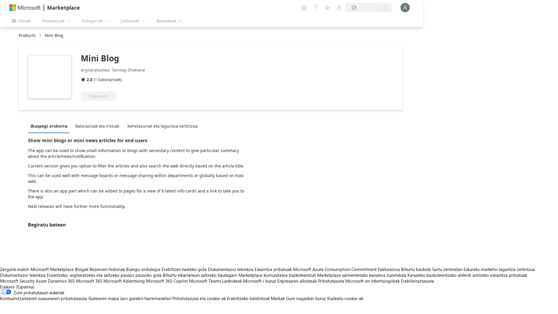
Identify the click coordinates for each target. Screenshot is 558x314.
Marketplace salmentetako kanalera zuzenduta (361, 275)
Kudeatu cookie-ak (345, 298)
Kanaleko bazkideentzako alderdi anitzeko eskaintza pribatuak (467, 275)
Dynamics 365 (61, 281)
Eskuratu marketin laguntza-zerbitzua (499, 269)
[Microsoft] (25, 7)
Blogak (81, 269)
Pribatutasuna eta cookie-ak (199, 298)
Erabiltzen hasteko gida (184, 269)
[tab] (50, 125)
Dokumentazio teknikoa (230, 269)
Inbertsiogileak (385, 281)
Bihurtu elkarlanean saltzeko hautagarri (200, 275)
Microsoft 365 (89, 281)
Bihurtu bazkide (416, 269)
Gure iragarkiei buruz (306, 298)
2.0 (89, 79)
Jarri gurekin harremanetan (145, 298)
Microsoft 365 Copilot (167, 281)
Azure (41, 281)
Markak (278, 298)
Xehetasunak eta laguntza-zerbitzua (162, 126)
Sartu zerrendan (447, 269)
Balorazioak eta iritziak (97, 126)
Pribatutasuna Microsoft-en (344, 281)
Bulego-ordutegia (143, 269)
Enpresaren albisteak (297, 281)
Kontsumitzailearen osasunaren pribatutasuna (43, 298)
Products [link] (27, 35)
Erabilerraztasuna (417, 281)
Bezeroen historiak (107, 269)
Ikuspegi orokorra (49, 126)
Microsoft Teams (205, 281)
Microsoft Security (17, 281)
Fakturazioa (389, 269)
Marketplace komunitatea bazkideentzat (277, 275)
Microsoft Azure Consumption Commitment (335, 269)
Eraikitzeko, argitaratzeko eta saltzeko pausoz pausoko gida (104, 275)
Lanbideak (232, 281)
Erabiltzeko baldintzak (248, 298)
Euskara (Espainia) (17, 287)
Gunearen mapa (103, 298)
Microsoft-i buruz (259, 281)
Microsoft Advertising (124, 281)
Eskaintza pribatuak (273, 269)
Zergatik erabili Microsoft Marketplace (37, 269)
